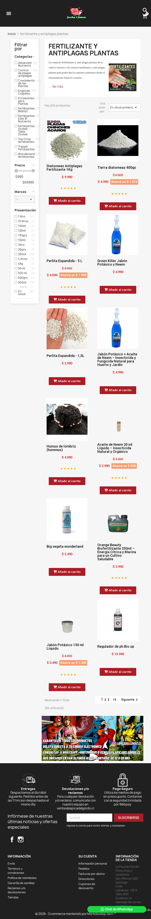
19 (115, 700)
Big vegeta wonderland (65, 546)
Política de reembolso (22, 878)
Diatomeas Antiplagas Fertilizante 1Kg (64, 168)
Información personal (92, 863)
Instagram (21, 839)
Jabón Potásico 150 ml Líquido (65, 646)
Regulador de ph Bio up (115, 646)
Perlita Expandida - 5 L (64, 261)
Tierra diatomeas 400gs (116, 167)
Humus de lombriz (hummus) (61, 448)
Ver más (57, 86)
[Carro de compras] (145, 16)
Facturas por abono (91, 874)
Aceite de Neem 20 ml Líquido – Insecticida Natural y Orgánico (114, 448)
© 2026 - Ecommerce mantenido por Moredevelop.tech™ (75, 914)
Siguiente (130, 699)
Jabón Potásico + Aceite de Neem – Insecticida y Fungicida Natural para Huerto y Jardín (117, 359)
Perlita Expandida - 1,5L (65, 356)
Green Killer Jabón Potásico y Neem (112, 262)
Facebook (12, 839)
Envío (11, 863)
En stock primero (124, 107)
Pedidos (83, 868)
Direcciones (86, 879)
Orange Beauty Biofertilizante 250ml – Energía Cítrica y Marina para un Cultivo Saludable (116, 552)
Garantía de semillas (21, 883)
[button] (67, 201)
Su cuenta (87, 856)
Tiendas (13, 897)
